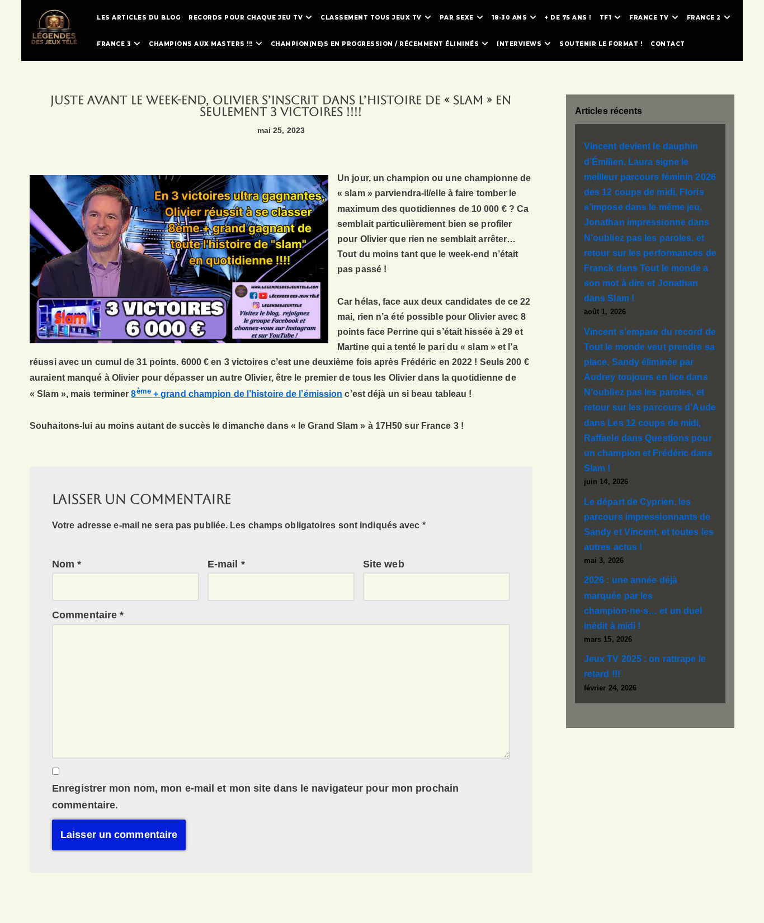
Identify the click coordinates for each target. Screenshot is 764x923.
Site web (383, 564)
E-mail (226, 564)
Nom (67, 564)
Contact (667, 44)
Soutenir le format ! (600, 44)
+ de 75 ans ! (568, 17)
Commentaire (88, 615)
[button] (308, 17)
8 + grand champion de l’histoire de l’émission (236, 394)
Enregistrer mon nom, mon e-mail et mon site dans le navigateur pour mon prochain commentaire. (255, 797)
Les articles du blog (138, 17)
